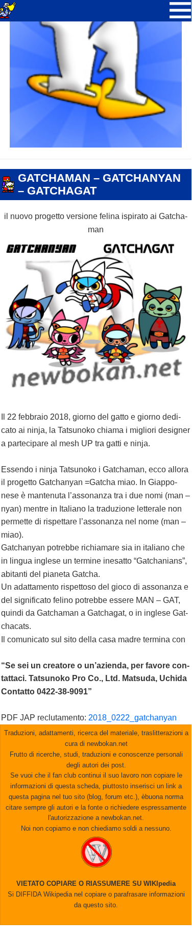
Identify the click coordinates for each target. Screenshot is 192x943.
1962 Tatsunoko (26, 163)
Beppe (66, 204)
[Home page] (96, 144)
